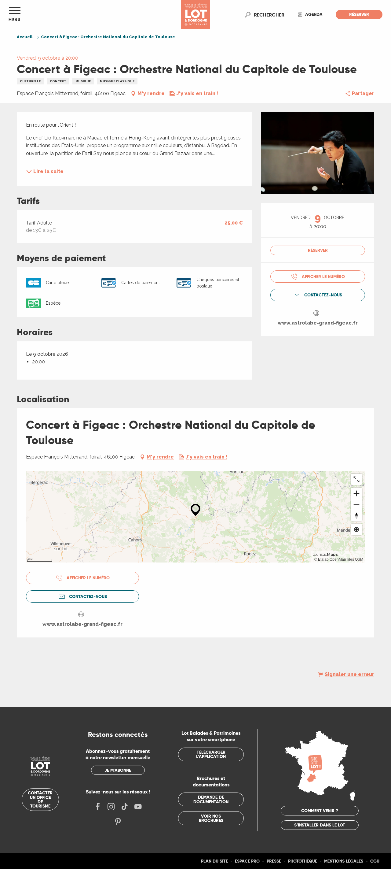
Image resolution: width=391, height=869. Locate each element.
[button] (269, 14)
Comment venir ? (319, 810)
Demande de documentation (210, 799)
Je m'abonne (117, 770)
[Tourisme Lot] (195, 14)
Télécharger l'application (211, 754)
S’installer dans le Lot (319, 825)
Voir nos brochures (211, 818)
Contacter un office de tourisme (40, 799)
